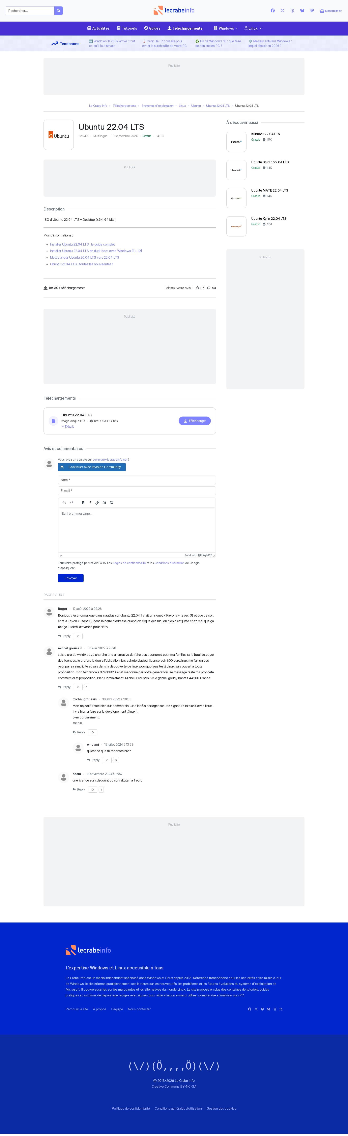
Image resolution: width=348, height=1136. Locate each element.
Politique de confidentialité (131, 1108)
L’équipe (117, 1009)
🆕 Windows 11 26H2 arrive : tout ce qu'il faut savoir (112, 43)
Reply (66, 636)
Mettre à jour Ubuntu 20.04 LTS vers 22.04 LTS (84, 257)
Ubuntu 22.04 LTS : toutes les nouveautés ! (81, 264)
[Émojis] (111, 503)
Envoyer (71, 578)
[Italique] (90, 503)
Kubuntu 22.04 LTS (265, 134)
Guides (155, 28)
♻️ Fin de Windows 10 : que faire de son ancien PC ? (218, 43)
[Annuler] (64, 503)
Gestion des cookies (221, 1108)
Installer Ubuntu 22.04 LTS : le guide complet (82, 244)
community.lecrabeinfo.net (110, 459)
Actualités (101, 28)
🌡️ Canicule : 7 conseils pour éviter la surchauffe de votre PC (164, 43)
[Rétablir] (71, 503)
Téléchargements (188, 28)
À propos (99, 1009)
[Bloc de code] (104, 503)
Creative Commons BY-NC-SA (174, 1086)
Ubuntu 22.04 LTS (218, 105)
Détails (69, 426)
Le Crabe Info (98, 105)
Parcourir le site (77, 1009)
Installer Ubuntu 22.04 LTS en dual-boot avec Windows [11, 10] (96, 251)
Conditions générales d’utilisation (178, 1108)
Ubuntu (196, 105)
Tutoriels (129, 28)
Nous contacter (139, 1009)
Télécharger (197, 421)
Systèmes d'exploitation (158, 105)
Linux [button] (253, 28)
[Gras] (83, 503)
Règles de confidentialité (129, 563)
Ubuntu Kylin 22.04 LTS (268, 219)
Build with (190, 555)
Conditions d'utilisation (169, 563)
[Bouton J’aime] (198, 288)
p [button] (61, 555)
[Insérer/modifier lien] (97, 503)
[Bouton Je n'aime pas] (209, 288)
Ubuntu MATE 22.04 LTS (269, 190)
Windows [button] (226, 28)
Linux (182, 105)
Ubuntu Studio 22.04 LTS (270, 162)
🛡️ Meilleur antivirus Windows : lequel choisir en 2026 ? (270, 43)
